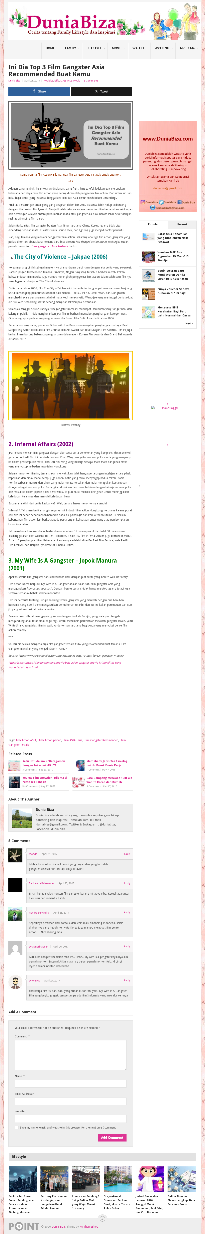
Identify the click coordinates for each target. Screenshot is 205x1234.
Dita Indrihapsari (38, 946)
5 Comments (91, 80)
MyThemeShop (89, 1226)
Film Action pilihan (50, 740)
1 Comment (92, 769)
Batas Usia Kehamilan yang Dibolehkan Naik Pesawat (173, 238)
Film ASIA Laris (73, 740)
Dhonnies (34, 980)
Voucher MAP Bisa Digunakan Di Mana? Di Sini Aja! (173, 256)
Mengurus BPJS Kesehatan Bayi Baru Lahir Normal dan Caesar (175, 311)
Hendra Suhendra (39, 912)
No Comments (30, 786)
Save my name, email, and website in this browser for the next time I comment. (68, 1127)
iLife (56, 80)
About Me (187, 48)
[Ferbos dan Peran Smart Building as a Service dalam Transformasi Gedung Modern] (23, 1179)
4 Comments (93, 786)
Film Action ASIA (26, 740)
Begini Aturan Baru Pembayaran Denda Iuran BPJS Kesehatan (173, 274)
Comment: (22, 1036)
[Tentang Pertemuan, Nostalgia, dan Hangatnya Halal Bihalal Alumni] (54, 1179)
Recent (182, 224)
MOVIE (117, 48)
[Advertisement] (70, 707)
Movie (76, 80)
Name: (19, 1076)
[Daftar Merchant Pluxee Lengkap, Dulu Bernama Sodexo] (182, 1179)
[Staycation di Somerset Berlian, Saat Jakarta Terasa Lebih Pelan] (118, 1179)
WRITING (162, 48)
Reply (127, 853)
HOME (50, 48)
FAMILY (70, 48)
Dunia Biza (14, 80)
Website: (20, 1111)
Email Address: (24, 1094)
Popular (153, 224)
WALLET (138, 48)
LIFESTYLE (93, 48)
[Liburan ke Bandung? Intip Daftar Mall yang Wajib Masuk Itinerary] (86, 1179)
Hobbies (48, 80)
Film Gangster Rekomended (101, 740)
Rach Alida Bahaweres (41, 883)
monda (33, 853)
